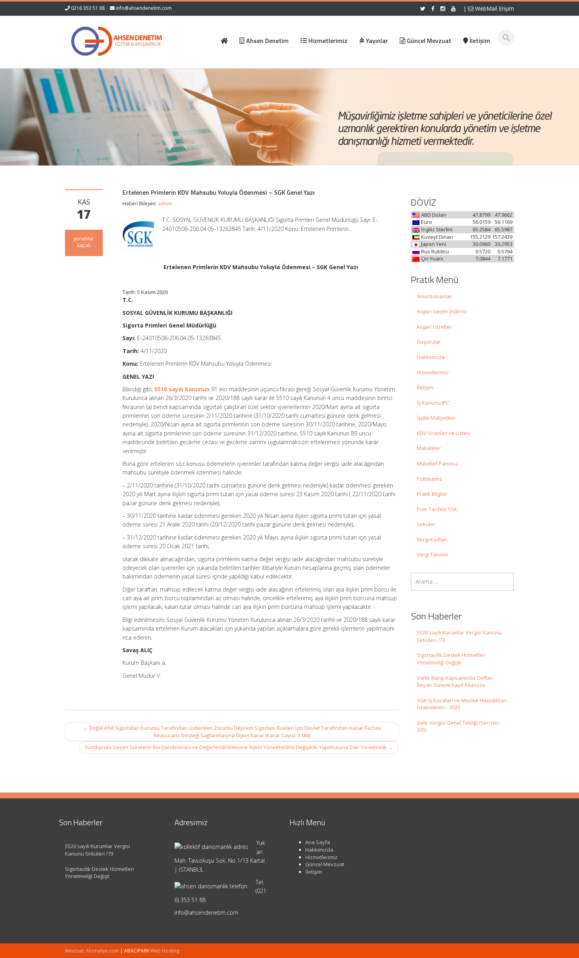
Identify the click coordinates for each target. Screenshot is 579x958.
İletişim (425, 387)
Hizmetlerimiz (433, 372)
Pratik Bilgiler (432, 493)
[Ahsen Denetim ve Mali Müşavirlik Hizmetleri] (116, 39)
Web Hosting (164, 950)
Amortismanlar (434, 296)
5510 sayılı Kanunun (182, 389)
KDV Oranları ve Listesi (444, 433)
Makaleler (429, 448)
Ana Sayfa (317, 842)
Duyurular (429, 341)
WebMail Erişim (493, 8)
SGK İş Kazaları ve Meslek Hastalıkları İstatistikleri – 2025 (462, 704)
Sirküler (426, 524)
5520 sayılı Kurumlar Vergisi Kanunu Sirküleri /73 (459, 636)
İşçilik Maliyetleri (436, 417)
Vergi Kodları (432, 539)
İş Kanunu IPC (433, 402)
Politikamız (429, 478)
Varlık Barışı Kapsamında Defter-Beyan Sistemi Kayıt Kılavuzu (455, 681)
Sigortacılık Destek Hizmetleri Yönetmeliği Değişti (451, 658)
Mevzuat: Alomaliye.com (92, 950)
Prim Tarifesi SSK (437, 509)
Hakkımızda (431, 357)
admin (165, 203)
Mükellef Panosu (437, 463)
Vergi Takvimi (432, 554)
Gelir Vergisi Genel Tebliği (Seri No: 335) (458, 726)
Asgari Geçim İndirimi (442, 311)
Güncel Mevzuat (324, 864)
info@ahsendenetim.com (144, 8)
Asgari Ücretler (434, 326)
